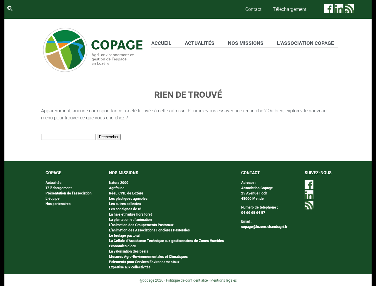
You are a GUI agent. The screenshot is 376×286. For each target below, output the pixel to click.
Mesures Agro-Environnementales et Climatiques (148, 256)
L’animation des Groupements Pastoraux (141, 225)
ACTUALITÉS (199, 43)
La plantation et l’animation (130, 219)
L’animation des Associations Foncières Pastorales (149, 230)
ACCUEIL (161, 43)
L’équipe (53, 198)
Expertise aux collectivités (129, 267)
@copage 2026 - (153, 280)
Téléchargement (289, 9)
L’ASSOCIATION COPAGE (305, 43)
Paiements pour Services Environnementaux (144, 262)
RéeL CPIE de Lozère (126, 193)
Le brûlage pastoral (124, 235)
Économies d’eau (122, 246)
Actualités (53, 182)
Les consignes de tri (125, 209)
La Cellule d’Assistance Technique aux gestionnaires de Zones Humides (166, 240)
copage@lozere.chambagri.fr (264, 226)
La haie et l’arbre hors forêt (130, 214)
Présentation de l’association (69, 193)
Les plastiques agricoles (128, 198)
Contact (253, 9)
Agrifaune (117, 188)
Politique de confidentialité (187, 280)
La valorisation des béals (128, 251)
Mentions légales (223, 280)
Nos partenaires (58, 204)
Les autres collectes (125, 204)
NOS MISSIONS (245, 43)
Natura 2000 (118, 182)
